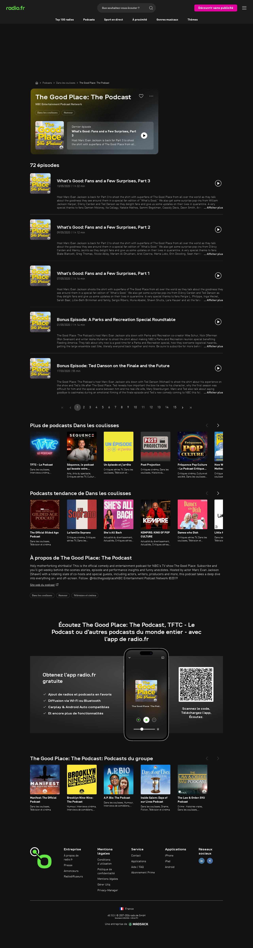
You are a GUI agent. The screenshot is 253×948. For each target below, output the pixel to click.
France (129, 909)
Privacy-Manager (107, 890)
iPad (167, 861)
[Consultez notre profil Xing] (209, 861)
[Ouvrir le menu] (244, 8)
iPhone (169, 855)
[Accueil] (36, 82)
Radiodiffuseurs (73, 876)
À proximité (139, 19)
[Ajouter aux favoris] (141, 96)
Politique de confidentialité (106, 871)
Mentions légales (107, 879)
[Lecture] (144, 135)
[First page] (62, 407)
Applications (138, 861)
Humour (68, 113)
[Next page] (182, 407)
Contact (136, 855)
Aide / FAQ (137, 867)
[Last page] (190, 407)
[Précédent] (206, 424)
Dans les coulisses (47, 113)
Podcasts (89, 19)
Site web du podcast (42, 585)
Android (170, 867)
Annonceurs (71, 871)
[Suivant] (218, 424)
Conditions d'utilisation (104, 861)
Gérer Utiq (103, 884)
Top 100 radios (64, 19)
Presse (68, 865)
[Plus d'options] (151, 96)
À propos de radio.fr (71, 857)
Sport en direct (113, 19)
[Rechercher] (151, 8)
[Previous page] (70, 407)
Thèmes (193, 19)
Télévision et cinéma (85, 595)
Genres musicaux (167, 19)
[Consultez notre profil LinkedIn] (201, 861)
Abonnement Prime (143, 872)
